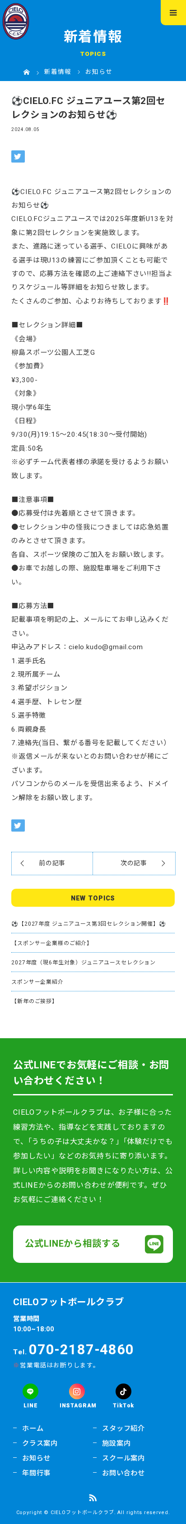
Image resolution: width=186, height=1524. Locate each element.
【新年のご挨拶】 (34, 1001)
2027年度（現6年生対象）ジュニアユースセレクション (83, 963)
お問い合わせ (123, 1473)
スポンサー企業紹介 (37, 982)
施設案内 (116, 1443)
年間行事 (36, 1473)
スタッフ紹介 (123, 1429)
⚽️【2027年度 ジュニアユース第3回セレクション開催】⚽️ (88, 924)
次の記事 (134, 863)
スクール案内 (123, 1458)
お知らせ (36, 1458)
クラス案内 (40, 1443)
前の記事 (52, 863)
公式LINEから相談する (72, 1244)
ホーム (33, 1429)
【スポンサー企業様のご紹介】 (52, 943)
